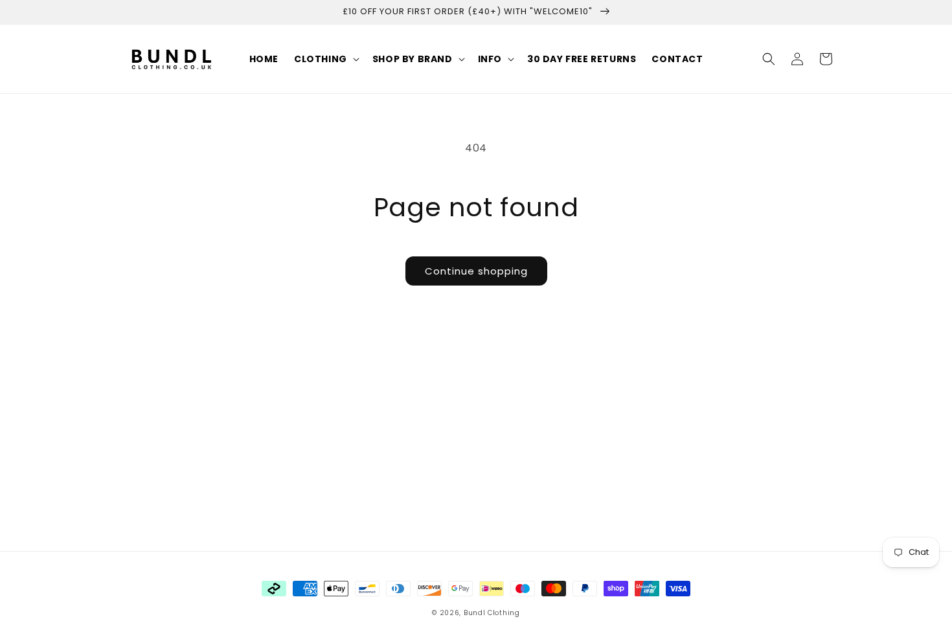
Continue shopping (476, 271)
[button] (325, 59)
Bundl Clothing (492, 613)
